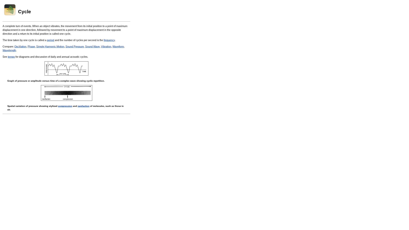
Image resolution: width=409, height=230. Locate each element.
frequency (109, 40)
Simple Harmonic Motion (50, 46)
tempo (11, 56)
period (50, 40)
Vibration (106, 46)
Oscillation (20, 46)
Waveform (118, 46)
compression (65, 106)
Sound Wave (92, 46)
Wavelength (9, 50)
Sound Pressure (75, 46)
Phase (31, 46)
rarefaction (83, 106)
